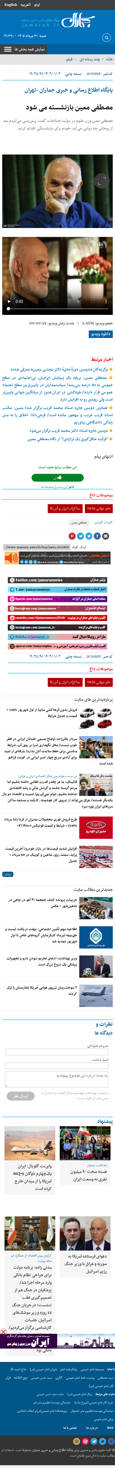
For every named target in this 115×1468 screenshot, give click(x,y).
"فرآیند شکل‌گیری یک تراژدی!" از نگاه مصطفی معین (68, 439)
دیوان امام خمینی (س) (43, 1369)
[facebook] (111, 1441)
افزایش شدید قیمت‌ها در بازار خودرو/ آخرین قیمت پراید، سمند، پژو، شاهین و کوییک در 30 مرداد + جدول (41, 855)
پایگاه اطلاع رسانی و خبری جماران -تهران (69, 90)
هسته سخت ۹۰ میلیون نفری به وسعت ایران (88, 1175)
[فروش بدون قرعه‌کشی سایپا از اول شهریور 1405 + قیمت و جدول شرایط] (96, 718)
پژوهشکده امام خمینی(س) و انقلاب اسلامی (42, 1411)
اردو (37, 5)
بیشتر (7, 874)
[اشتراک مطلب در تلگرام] (80, 536)
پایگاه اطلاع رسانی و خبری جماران (52, 1450)
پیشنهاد (105, 1121)
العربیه (25, 5)
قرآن (8, 1378)
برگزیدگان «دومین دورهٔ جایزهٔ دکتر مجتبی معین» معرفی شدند (59, 369)
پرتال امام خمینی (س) (80, 1394)
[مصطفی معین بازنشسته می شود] (57, 191)
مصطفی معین (79, 522)
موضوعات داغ (101, 495)
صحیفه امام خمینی (92, 1369)
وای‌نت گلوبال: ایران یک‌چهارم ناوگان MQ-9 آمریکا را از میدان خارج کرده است (32, 1177)
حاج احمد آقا (19, 1369)
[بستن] (3, 1332)
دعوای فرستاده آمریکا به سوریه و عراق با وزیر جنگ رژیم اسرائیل (85, 1264)
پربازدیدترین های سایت (93, 699)
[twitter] (102, 1441)
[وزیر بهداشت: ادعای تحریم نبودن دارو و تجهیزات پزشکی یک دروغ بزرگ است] (96, 966)
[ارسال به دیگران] (105, 536)
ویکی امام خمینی (103, 1419)
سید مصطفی (105, 1378)
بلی (55, 478)
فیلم (69, 59)
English (10, 5)
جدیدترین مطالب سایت (93, 889)
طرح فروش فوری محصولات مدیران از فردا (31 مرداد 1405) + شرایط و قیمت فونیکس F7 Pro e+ (40, 823)
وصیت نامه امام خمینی (80, 1378)
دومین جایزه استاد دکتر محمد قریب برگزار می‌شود (69, 430)
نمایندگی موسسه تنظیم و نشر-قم (52, 1402)
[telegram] (94, 1441)
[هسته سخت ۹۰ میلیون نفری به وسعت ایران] (85, 1143)
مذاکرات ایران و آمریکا (65, 508)
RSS (110, 1428)
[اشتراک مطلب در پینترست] (72, 536)
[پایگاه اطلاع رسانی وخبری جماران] (57, 20)
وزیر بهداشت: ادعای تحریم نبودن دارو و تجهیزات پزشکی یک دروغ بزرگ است (42, 961)
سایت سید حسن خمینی (50, 1394)
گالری (59, 1378)
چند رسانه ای (89, 59)
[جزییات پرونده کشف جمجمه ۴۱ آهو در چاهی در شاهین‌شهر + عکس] (96, 908)
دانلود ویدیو (101, 334)
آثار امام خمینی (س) (101, 1386)
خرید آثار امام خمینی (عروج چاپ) (94, 1402)
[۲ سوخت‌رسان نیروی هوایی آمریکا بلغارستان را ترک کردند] (96, 996)
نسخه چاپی (73, 73)
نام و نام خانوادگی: (97, 1046)
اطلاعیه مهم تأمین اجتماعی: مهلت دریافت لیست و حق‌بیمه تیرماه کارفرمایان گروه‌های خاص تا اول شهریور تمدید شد (41, 935)
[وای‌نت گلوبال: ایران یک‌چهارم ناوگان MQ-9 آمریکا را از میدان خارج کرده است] (29, 1143)
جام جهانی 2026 (99, 508)
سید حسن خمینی (41, 1378)
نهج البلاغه (20, 1378)
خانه (109, 59)
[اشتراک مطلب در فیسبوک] (97, 536)
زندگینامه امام (68, 1369)
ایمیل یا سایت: (100, 1060)
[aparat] (85, 1441)
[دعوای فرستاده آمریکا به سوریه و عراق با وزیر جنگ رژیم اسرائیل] (85, 1233)
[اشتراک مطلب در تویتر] (89, 536)
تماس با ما (70, 1428)
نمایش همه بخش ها (30, 49)
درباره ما (92, 1428)
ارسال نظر (20, 1096)
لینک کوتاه (79, 547)
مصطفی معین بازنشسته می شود (69, 108)
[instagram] (76, 1441)
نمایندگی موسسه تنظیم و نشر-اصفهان (92, 1411)
